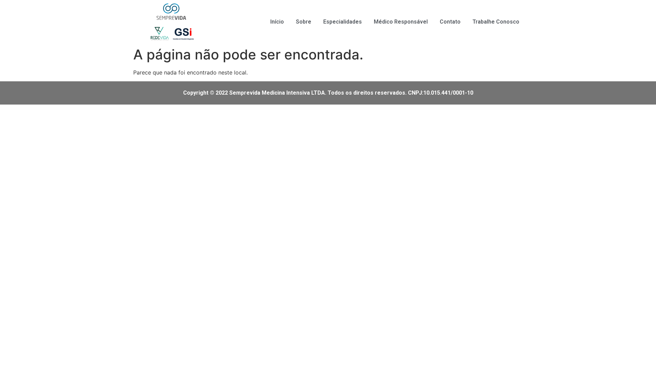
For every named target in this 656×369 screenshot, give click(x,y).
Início (277, 21)
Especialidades (342, 21)
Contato (450, 21)
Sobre (303, 21)
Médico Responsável (401, 21)
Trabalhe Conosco (496, 21)
